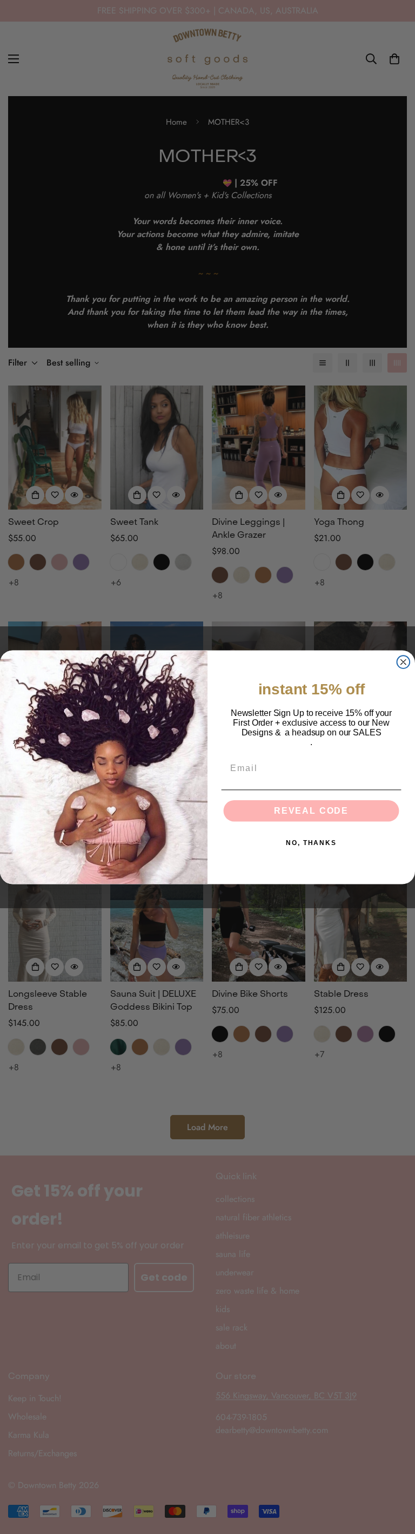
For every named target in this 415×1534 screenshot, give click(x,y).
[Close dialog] (403, 662)
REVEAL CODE (311, 810)
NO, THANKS (311, 843)
